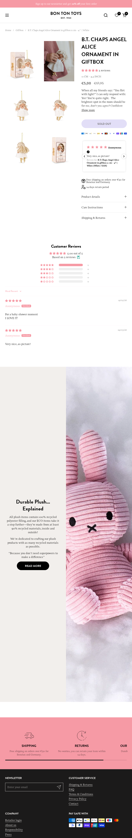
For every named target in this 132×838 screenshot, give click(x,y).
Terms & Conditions (81, 794)
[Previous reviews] (84, 156)
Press (8, 834)
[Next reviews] (124, 156)
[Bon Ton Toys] (66, 15)
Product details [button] (90, 196)
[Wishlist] (117, 15)
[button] (105, 15)
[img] (13, 300)
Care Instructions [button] (92, 207)
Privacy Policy (77, 798)
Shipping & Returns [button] (93, 217)
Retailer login (13, 820)
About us (10, 825)
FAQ (71, 789)
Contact (73, 803)
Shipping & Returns (81, 784)
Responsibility (14, 829)
